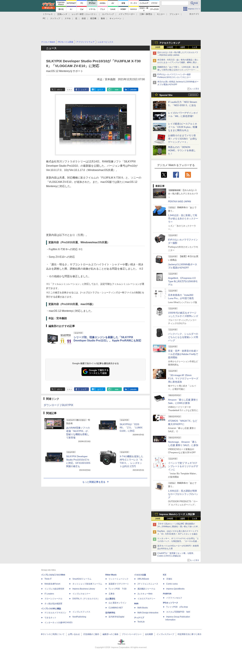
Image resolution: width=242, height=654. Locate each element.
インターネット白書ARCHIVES (58, 622)
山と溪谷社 (110, 599)
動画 (103, 18)
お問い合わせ (74, 634)
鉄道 (84, 18)
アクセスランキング (169, 43)
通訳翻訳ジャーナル (146, 589)
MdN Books (142, 608)
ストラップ (55, 18)
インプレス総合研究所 (54, 589)
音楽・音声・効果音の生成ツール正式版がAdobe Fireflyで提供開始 (183, 354)
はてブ (100, 90)
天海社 (169, 579)
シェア (83, 90)
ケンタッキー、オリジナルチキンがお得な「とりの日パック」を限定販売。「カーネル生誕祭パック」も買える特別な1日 (178, 541)
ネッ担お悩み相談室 (53, 603)
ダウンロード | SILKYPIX (58, 405)
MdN (136, 603)
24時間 (170, 47)
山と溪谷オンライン (117, 603)
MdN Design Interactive (147, 613)
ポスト (60, 90)
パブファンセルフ (174, 598)
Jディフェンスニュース (147, 584)
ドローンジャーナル (53, 599)
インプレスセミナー (81, 594)
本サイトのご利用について (53, 634)
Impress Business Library (83, 589)
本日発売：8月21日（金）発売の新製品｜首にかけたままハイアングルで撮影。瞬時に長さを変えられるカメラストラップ (178, 63)
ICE (164, 575)
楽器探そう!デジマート (119, 584)
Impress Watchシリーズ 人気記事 (177, 514)
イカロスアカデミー (146, 599)
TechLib (141, 622)
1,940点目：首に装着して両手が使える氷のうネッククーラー (183, 218)
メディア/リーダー (127, 14)
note (116, 90)
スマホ (68, 18)
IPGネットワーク (170, 603)
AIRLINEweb (143, 579)
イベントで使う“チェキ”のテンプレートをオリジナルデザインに (183, 466)
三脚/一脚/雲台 (145, 14)
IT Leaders (49, 594)
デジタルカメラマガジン (55, 613)
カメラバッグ (108, 14)
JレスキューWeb (144, 594)
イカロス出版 (140, 575)
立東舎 (112, 594)
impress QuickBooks (175, 589)
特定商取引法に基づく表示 (189, 634)
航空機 (93, 18)
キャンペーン (115, 18)
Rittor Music (111, 575)
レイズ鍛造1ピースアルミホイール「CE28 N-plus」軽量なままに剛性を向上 (182, 127)
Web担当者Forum (52, 584)
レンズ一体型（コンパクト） (84, 14)
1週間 (182, 47)
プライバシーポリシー (132, 634)
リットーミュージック (118, 579)
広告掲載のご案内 (91, 634)
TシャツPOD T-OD (118, 589)
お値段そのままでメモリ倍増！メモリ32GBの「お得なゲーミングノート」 (182, 138)
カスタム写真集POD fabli (178, 612)
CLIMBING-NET (116, 608)
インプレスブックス (81, 612)
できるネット (50, 617)
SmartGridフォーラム (81, 579)
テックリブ (139, 617)
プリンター (174, 14)
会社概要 (149, 634)
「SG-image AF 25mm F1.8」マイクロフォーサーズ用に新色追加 (183, 378)
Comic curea (172, 584)
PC (44, 18)
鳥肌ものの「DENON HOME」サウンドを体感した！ (182, 150)
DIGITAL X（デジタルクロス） (85, 599)
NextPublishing (79, 617)
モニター (161, 14)
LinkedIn (133, 90)
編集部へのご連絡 (110, 634)
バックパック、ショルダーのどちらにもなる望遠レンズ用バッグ (183, 337)
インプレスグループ (165, 634)
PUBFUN (167, 594)
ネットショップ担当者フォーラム (87, 584)
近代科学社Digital (116, 617)
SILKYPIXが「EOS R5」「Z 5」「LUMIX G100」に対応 (131, 427)
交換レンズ (62, 14)
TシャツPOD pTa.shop (177, 607)
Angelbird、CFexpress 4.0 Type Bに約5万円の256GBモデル (183, 281)
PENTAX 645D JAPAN (179, 201)
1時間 (157, 47)
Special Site (166, 95)
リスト (69, 90)
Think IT (48, 579)
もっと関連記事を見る (93, 482)
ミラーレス (48, 14)
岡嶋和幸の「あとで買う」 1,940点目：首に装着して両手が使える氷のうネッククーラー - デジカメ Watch (178, 70)
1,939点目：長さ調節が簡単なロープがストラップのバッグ (183, 494)
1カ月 (194, 47)
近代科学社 (110, 613)
